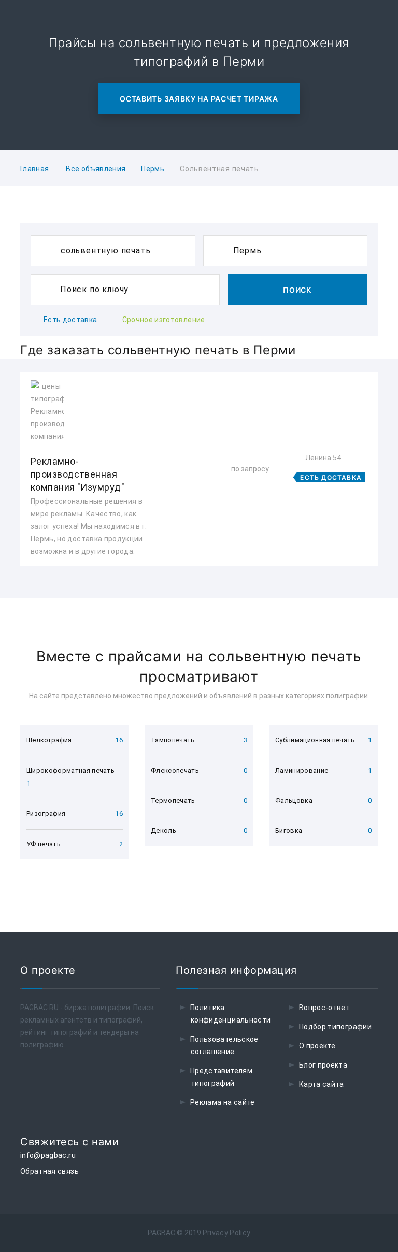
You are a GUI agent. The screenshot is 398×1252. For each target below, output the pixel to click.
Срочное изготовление (163, 319)
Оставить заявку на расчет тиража (199, 98)
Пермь (152, 169)
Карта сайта (321, 1084)
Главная (34, 169)
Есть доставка (70, 319)
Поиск (297, 289)
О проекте (317, 1046)
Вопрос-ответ (324, 1007)
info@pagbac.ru (48, 1155)
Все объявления (95, 169)
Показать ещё (199, 593)
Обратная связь (49, 1171)
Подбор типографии (335, 1027)
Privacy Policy (227, 1233)
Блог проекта (323, 1065)
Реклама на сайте (222, 1102)
